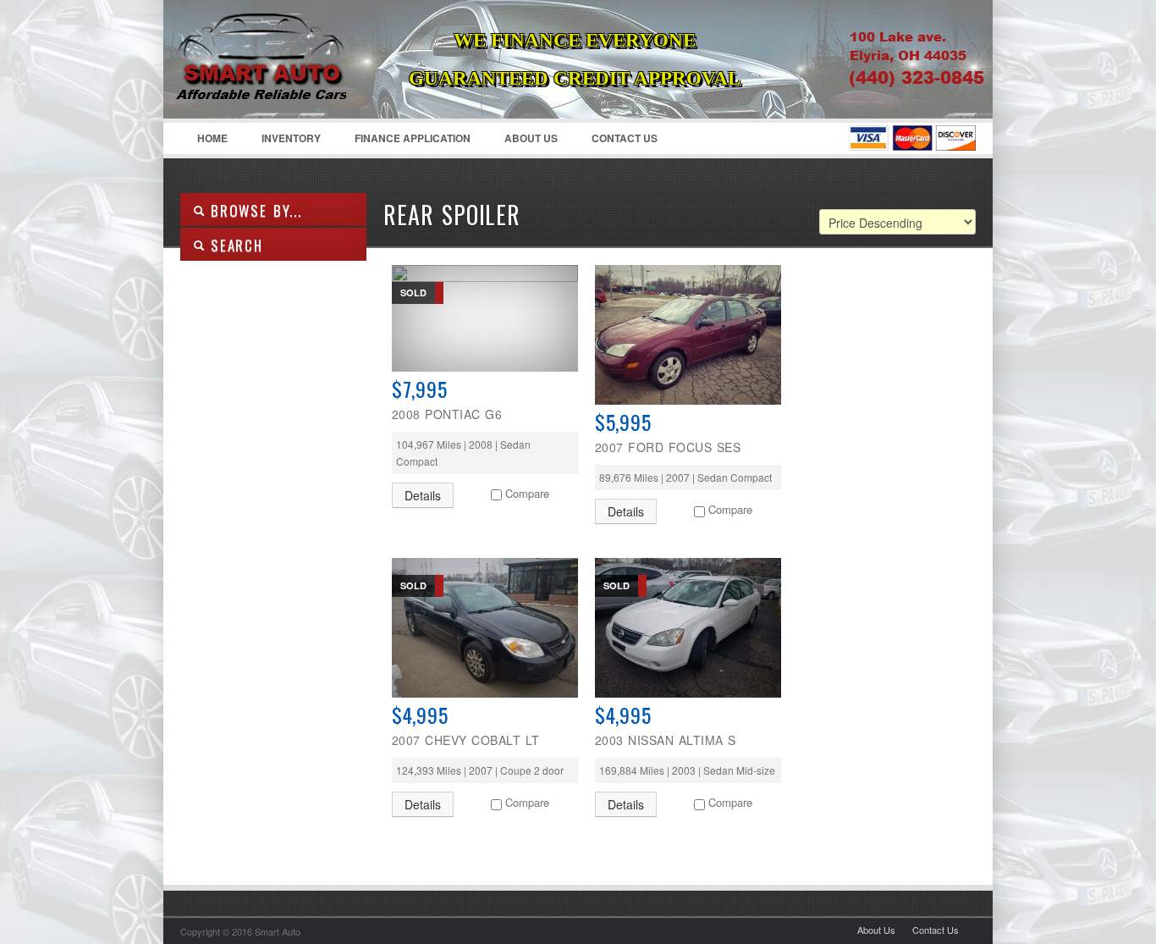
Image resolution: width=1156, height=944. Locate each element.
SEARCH (234, 245)
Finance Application (413, 138)
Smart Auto (286, 80)
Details (423, 495)
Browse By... (253, 210)
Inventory (291, 138)
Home (212, 138)
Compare (527, 493)
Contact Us (625, 138)
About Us (531, 138)
